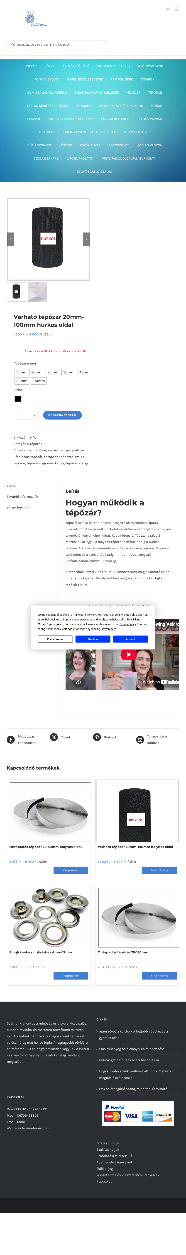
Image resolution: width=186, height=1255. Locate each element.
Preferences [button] (109, 629)
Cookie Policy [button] (128, 624)
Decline (93, 639)
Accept (130, 639)
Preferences (55, 639)
